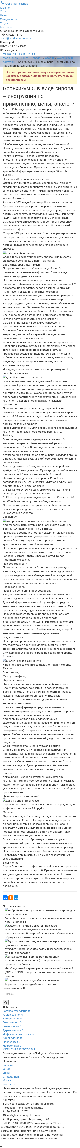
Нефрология (12, 1045)
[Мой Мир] (16, 897)
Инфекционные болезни (19, 1034)
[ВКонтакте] (5, 897)
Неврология (11, 1041)
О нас (3, 11)
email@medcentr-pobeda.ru (17, 38)
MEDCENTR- (19, 54)
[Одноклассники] (10, 897)
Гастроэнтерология (16, 1011)
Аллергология (13, 1014)
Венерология (12, 1018)
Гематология (12, 1022)
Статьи (49, 58)
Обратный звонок (14, 3)
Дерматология (13, 1030)
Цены (3, 15)
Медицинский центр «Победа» (22, 58)
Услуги (4, 23)
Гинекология (12, 1026)
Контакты (6, 27)
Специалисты (8, 19)
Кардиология (12, 1038)
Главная (5, 7)
